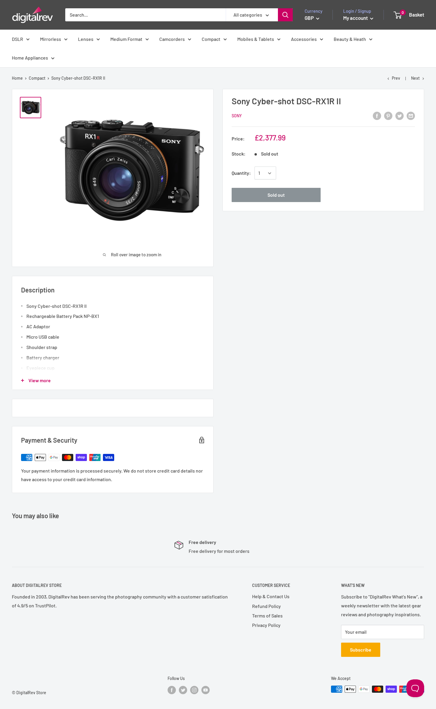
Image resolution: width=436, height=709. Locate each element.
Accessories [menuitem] (304, 39)
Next (415, 78)
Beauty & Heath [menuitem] (350, 39)
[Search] (285, 14)
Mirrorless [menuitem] (50, 39)
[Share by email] (411, 115)
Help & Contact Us (270, 596)
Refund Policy (266, 606)
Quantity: (241, 173)
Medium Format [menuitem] (126, 39)
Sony (237, 116)
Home (17, 78)
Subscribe (360, 649)
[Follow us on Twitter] (183, 690)
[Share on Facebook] (377, 115)
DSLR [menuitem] (17, 39)
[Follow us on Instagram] (194, 690)
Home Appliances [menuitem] (30, 57)
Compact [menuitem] (211, 39)
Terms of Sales (267, 615)
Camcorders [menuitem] (172, 39)
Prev (396, 78)
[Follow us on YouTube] (205, 690)
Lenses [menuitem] (85, 39)
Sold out (276, 195)
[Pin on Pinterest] (388, 115)
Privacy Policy (266, 625)
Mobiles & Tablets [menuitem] (255, 39)
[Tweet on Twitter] (399, 115)
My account (356, 18)
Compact (37, 78)
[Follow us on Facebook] (172, 690)
